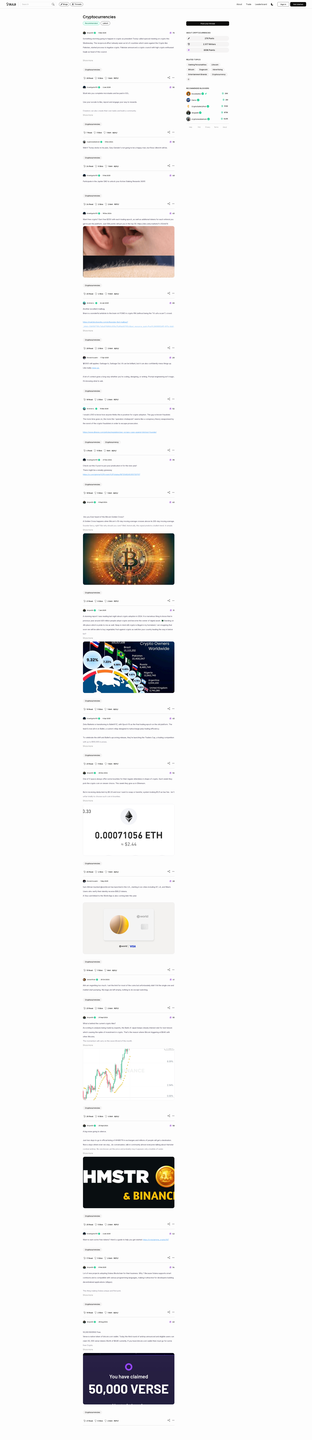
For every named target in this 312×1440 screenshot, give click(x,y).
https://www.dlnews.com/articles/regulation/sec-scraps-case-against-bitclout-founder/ (119, 432)
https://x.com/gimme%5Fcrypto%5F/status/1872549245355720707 (111, 474)
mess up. (95, 368)
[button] (239, 4)
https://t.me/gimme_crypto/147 (156, 1239)
